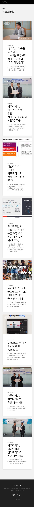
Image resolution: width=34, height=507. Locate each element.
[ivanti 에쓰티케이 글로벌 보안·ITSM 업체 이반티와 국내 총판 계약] (17, 286)
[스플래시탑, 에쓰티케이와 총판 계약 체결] (17, 391)
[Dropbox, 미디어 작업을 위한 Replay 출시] (17, 340)
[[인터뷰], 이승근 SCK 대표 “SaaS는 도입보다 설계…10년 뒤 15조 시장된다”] (17, 48)
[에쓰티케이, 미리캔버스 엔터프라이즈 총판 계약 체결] (17, 444)
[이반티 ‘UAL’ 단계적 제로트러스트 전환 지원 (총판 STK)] (17, 167)
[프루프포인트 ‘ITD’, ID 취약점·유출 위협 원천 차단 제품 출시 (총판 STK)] (17, 228)
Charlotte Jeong (10, 22)
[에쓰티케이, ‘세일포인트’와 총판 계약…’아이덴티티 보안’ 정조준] (17, 107)
